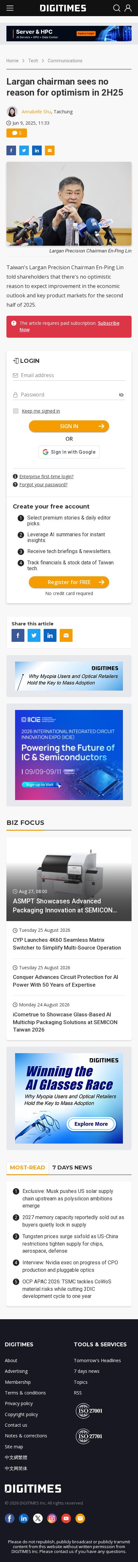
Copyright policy (21, 1414)
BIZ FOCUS (25, 823)
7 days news (86, 1371)
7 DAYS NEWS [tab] (72, 1167)
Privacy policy (19, 1403)
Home (12, 60)
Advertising (16, 1371)
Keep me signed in (41, 411)
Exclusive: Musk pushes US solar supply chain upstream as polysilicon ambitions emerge (67, 1198)
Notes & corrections (26, 1436)
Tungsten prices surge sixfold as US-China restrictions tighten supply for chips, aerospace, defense (70, 1243)
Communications (65, 60)
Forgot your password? (43, 484)
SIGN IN (69, 426)
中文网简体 (16, 1468)
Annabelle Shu (36, 111)
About (11, 1360)
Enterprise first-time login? (46, 476)
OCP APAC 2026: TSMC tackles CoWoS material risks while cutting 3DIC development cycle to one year (66, 1289)
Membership (18, 1382)
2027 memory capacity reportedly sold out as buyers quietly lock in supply (73, 1221)
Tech (33, 60)
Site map (14, 1447)
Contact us (16, 1425)
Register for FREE (69, 582)
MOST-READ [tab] (27, 1167)
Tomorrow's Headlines (97, 1360)
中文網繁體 (16, 1457)
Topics (81, 1382)
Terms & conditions (25, 1393)
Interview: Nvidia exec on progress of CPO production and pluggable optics (70, 1266)
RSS (78, 1393)
